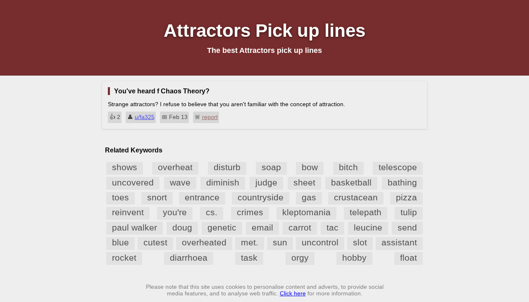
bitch (348, 167)
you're (175, 212)
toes (120, 197)
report (210, 117)
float (408, 257)
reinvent (128, 212)
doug (182, 227)
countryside (261, 197)
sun (280, 242)
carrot (299, 227)
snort (157, 197)
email (262, 227)
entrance (202, 197)
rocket (124, 257)
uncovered (133, 182)
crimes (250, 212)
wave (180, 182)
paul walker (134, 227)
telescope (398, 167)
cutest (155, 242)
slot (360, 242)
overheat (175, 167)
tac (332, 227)
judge (266, 182)
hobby (354, 257)
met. (249, 242)
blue (120, 242)
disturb (227, 167)
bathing (402, 182)
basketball (351, 182)
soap (271, 167)
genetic (221, 227)
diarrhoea (188, 257)
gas (309, 197)
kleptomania (306, 212)
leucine (368, 227)
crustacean (356, 197)
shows (124, 167)
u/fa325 (145, 117)
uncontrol (320, 242)
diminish (222, 182)
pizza (406, 197)
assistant (399, 242)
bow (310, 167)
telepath (365, 212)
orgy (300, 257)
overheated (204, 242)
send (407, 227)
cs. (211, 212)
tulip (408, 212)
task (249, 257)
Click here (293, 293)
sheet (304, 182)
